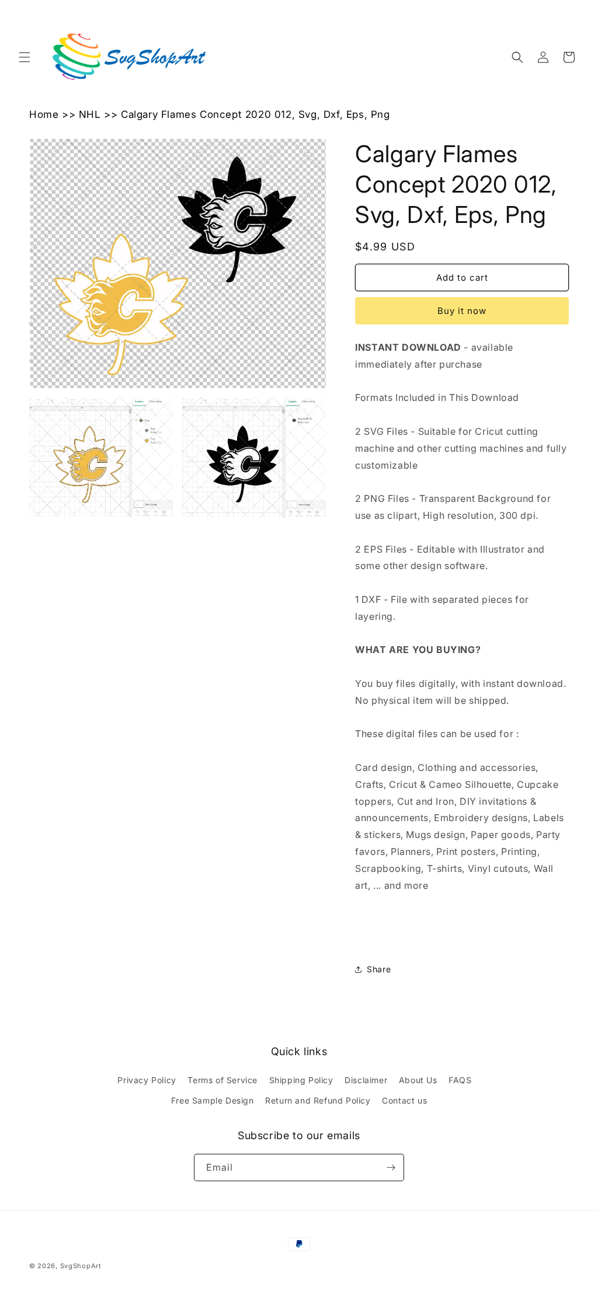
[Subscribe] (391, 1167)
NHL (90, 114)
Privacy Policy (146, 1080)
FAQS (459, 1080)
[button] (24, 57)
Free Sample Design (212, 1100)
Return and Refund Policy (317, 1100)
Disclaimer (366, 1080)
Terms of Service (222, 1080)
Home (43, 114)
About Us (418, 1080)
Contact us (404, 1100)
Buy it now (461, 310)
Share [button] (379, 969)
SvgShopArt (81, 1266)
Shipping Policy (301, 1080)
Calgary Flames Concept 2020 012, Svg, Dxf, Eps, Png (255, 114)
